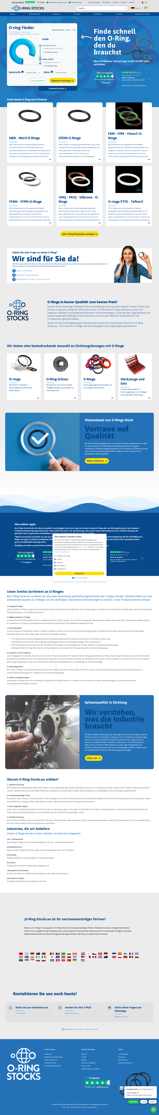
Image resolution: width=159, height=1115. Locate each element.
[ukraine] (75, 960)
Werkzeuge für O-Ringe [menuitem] (143, 14)
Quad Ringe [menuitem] (98, 14)
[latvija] (63, 957)
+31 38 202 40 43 (20, 1013)
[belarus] (44, 954)
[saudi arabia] (21, 960)
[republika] (94, 954)
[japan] (52, 957)
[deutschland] (106, 954)
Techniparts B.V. (92, 1107)
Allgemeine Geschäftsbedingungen (77, 1104)
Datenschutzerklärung (58, 1104)
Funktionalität (60, 565)
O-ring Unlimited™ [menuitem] (34, 14)
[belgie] (52, 954)
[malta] (89, 957)
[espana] (120, 954)
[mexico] (94, 957)
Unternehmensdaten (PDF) (52, 1066)
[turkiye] (69, 960)
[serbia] (27, 960)
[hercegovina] (58, 954)
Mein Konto (122, 1057)
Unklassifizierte (61, 569)
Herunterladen (86, 1066)
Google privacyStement (62, 552)
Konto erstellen (123, 1054)
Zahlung (84, 1060)
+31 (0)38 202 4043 (50, 1063)
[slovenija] (44, 960)
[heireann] (38, 957)
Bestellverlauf (123, 1060)
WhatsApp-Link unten (121, 1017)
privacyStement (82, 547)
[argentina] (27, 954)
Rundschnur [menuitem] (57, 14)
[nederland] (100, 957)
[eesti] (114, 954)
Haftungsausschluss (95, 1104)
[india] (32, 957)
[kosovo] (58, 957)
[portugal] (125, 957)
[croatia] (83, 954)
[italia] (44, 957)
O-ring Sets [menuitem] (119, 14)
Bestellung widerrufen (125, 1063)
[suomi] (125, 954)
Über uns (84, 1054)
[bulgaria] (69, 954)
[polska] (120, 957)
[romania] (131, 957)
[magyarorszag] (21, 957)
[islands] (27, 957)
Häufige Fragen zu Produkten (90, 1069)
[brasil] (63, 954)
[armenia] (32, 954)
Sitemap (105, 1104)
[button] (136, 8)
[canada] (75, 954)
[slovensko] (38, 960)
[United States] (83, 960)
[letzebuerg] (75, 957)
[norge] (114, 957)
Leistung (59, 559)
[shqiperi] (21, 954)
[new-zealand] (106, 957)
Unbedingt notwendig (63, 556)
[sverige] (52, 960)
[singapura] (32, 960)
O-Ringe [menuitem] (13, 14)
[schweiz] (58, 960)
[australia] (38, 954)
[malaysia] (83, 957)
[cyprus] (89, 954)
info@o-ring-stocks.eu (72, 1013)
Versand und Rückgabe (88, 1063)
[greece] (137, 954)
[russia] (137, 957)
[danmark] (100, 954)
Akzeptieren (79, 573)
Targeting (59, 562)
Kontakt (83, 1057)
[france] (131, 954)
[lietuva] (69, 957)
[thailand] (63, 960)
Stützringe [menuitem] (78, 14)
